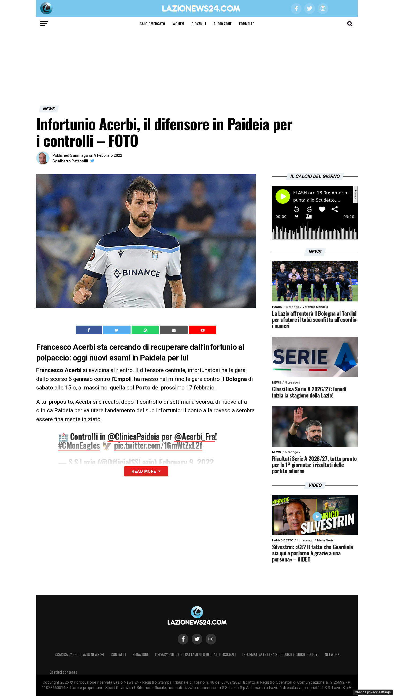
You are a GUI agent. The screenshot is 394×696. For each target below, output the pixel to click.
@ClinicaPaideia (133, 436)
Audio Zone (223, 23)
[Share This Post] (146, 330)
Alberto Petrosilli (73, 161)
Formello (247, 23)
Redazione (140, 654)
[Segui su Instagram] (211, 639)
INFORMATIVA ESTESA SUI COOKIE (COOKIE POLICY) (280, 654)
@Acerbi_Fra (194, 436)
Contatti (118, 654)
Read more (144, 471)
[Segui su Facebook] (183, 639)
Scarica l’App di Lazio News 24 (79, 654)
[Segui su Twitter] (197, 639)
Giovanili (198, 23)
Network (332, 654)
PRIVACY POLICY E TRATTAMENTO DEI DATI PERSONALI (195, 654)
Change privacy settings (373, 692)
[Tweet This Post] (117, 330)
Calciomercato (152, 23)
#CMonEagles (79, 445)
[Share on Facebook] (89, 330)
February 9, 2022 (186, 462)
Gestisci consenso (63, 672)
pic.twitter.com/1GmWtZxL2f (158, 445)
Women (178, 23)
